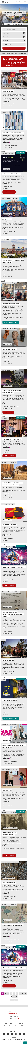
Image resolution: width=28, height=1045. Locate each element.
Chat (25, 1043)
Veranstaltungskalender (14, 15)
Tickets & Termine (9, 192)
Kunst (3, 640)
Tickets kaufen (8, 412)
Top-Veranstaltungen (17, 24)
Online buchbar (8, 44)
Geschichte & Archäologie (9, 71)
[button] (19, 2)
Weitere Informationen (11, 322)
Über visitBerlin (7, 1021)
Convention (20, 1023)
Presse (20, 1021)
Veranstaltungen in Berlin (14, 12)
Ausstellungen (6, 240)
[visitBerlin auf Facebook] (4, 1034)
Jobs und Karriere (8, 1023)
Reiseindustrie (7, 1025)
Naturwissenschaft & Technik (10, 198)
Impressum (4, 1039)
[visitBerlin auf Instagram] (16, 1034)
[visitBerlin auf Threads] (8, 1034)
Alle (2, 24)
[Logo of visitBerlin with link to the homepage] (5, 2)
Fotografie (5, 112)
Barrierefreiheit (21, 1039)
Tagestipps (7, 24)
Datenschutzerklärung (13, 1039)
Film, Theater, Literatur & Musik (10, 592)
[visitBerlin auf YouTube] (12, 1034)
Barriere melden (5, 1041)
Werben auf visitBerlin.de (20, 1025)
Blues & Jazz (5, 418)
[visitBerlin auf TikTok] (20, 1034)
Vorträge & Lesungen (8, 153)
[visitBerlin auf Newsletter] (24, 1034)
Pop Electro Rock (7, 547)
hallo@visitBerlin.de (14, 1013)
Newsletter (16, 1018)
